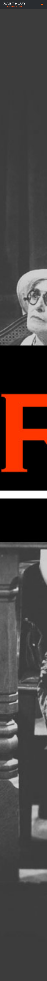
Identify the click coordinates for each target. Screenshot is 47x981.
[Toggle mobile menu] (42, 4)
